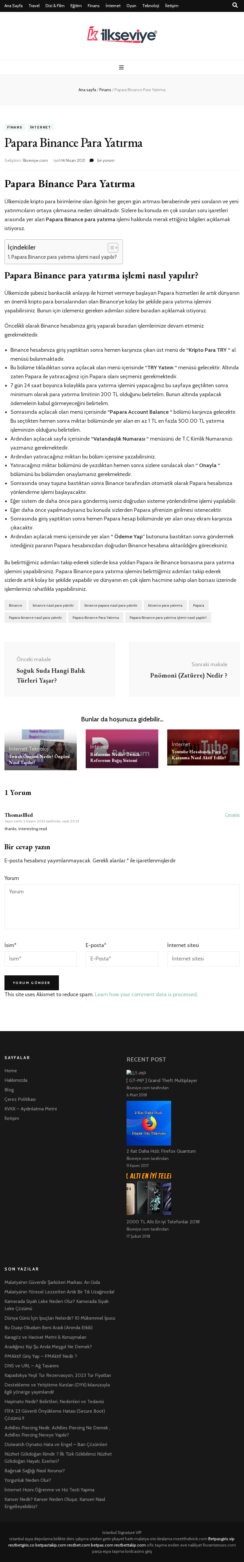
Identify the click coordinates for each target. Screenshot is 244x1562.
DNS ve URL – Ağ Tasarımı (31, 1366)
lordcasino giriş (138, 1551)
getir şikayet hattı (118, 1538)
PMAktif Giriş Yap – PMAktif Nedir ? (40, 1356)
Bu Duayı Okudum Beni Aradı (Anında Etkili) (48, 1327)
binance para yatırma (165, 605)
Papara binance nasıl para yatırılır (35, 617)
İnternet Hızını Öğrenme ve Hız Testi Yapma (49, 1490)
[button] (110, 248)
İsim (10, 945)
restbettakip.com (130, 1545)
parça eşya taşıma (108, 1551)
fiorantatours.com (219, 1545)
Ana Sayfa (13, 5)
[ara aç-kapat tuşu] (235, 5)
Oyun (131, 5)
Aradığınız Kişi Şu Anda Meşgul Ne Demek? (48, 1346)
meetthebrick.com (190, 1538)
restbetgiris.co (21, 1545)
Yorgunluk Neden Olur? (27, 1480)
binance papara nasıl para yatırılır (111, 605)
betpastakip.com (50, 1545)
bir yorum (105, 160)
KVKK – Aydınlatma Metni (30, 1109)
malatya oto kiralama (153, 1538)
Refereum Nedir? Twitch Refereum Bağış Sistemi (115, 757)
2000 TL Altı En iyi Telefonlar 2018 (163, 1222)
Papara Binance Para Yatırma (96, 617)
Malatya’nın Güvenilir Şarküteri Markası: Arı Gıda (52, 1282)
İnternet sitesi (183, 945)
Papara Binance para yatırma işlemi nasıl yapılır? (64, 257)
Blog (9, 1090)
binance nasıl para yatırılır (53, 605)
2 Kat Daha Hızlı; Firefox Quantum (161, 1151)
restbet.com (78, 1545)
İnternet (113, 5)
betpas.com (102, 1545)
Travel (34, 5)
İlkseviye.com (35, 160)
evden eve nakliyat (185, 1545)
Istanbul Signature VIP (122, 1532)
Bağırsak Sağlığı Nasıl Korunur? (34, 1470)
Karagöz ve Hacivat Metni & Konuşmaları (45, 1337)
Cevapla (232, 814)
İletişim (172, 5)
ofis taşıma (157, 1545)
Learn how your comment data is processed (146, 994)
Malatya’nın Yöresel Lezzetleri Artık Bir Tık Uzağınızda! (59, 1292)
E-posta (96, 945)
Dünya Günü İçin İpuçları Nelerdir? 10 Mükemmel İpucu (59, 1318)
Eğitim (76, 5)
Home (10, 1070)
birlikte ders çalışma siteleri (78, 1538)
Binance (15, 605)
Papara (198, 605)
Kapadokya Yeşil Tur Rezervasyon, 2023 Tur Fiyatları (57, 1375)
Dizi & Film (55, 5)
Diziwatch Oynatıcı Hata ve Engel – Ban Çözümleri (55, 1444)
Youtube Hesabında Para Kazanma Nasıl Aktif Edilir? (199, 754)
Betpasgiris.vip (221, 1538)
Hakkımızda (15, 1080)
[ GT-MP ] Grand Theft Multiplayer (161, 1080)
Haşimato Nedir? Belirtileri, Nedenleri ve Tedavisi (54, 1401)
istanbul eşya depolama (31, 1538)
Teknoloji (150, 5)
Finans (94, 5)
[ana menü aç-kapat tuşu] (122, 67)
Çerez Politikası (20, 1099)
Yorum (11, 878)
